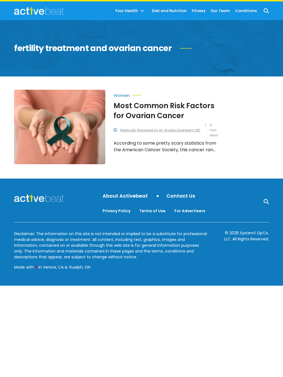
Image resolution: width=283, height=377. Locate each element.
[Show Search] (266, 11)
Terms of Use (152, 211)
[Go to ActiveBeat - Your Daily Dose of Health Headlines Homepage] (39, 11)
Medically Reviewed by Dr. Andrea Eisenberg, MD (160, 130)
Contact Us (180, 196)
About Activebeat (125, 196)
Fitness (199, 11)
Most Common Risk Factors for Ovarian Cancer (164, 111)
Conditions (246, 11)
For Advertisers (189, 211)
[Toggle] (142, 11)
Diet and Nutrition (169, 11)
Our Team (220, 11)
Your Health (126, 11)
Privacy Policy (116, 211)
